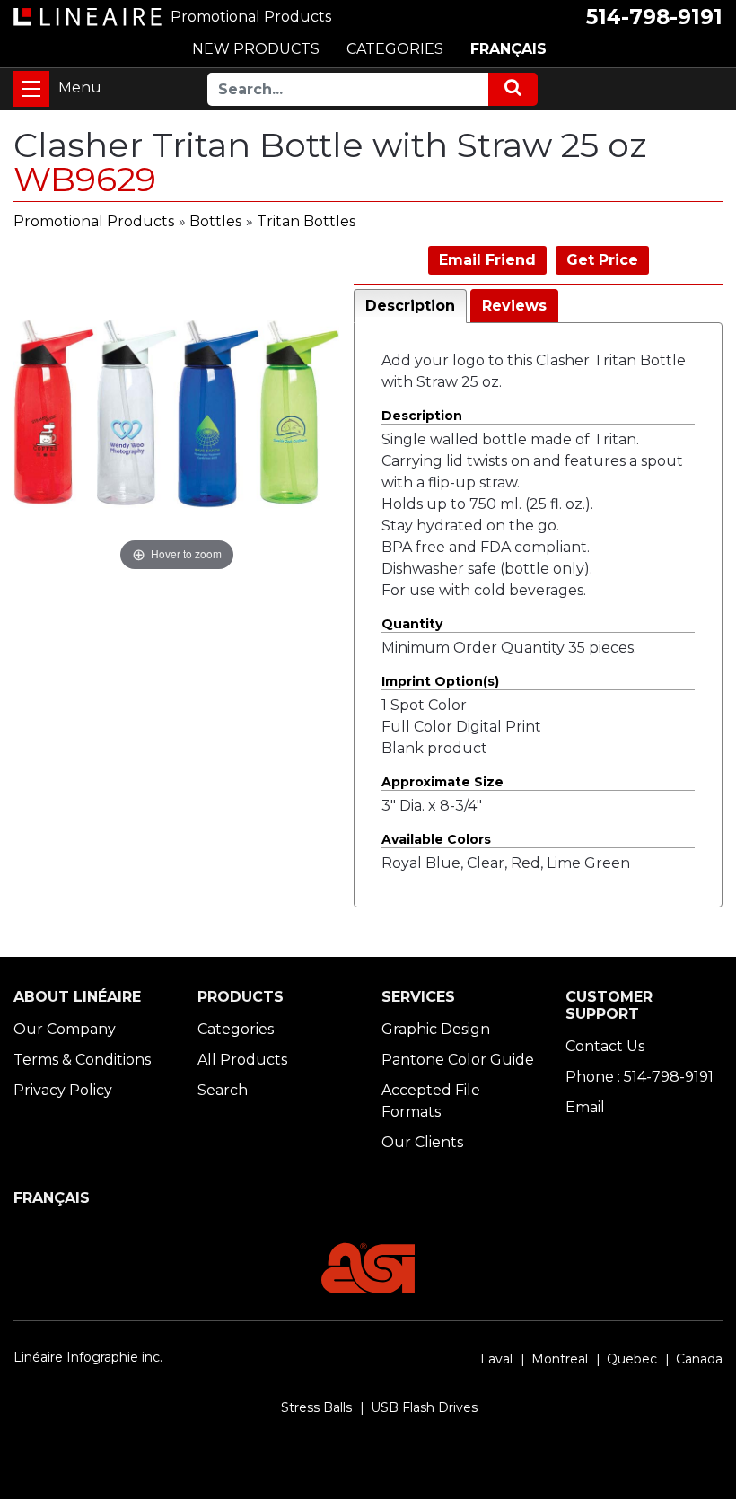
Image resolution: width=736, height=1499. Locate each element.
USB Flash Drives (424, 1407)
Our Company (64, 1029)
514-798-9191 (654, 17)
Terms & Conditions (82, 1059)
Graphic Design (435, 1029)
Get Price (602, 259)
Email (585, 1107)
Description (410, 305)
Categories (235, 1029)
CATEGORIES (394, 48)
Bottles (215, 221)
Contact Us (604, 1046)
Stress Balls (316, 1407)
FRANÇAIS (508, 48)
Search (222, 1090)
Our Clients (422, 1142)
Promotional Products (93, 221)
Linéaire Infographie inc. (87, 1357)
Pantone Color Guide (457, 1059)
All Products (242, 1059)
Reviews (514, 305)
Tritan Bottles (306, 221)
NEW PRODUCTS (256, 48)
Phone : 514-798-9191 (639, 1076)
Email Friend (487, 259)
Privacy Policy (62, 1090)
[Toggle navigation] (31, 89)
